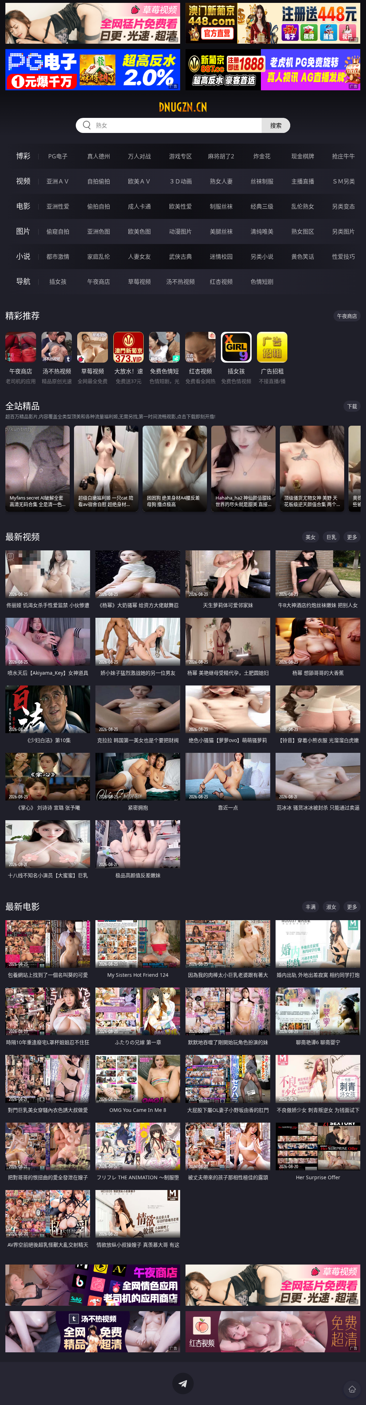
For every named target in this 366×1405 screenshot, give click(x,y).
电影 (23, 206)
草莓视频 (139, 282)
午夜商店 (98, 282)
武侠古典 (180, 257)
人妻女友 (139, 257)
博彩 (23, 156)
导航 (23, 281)
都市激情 (57, 257)
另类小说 (262, 257)
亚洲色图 (98, 231)
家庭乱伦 (98, 257)
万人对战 (139, 156)
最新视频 (22, 537)
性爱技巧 (343, 257)
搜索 (276, 125)
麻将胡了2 (221, 156)
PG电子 (58, 156)
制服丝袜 (221, 206)
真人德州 (98, 156)
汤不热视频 (180, 282)
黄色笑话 (302, 257)
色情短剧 (262, 282)
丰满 (311, 906)
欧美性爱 (180, 206)
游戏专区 (180, 156)
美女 (311, 537)
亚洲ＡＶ (57, 181)
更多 (352, 537)
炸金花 (262, 156)
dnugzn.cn (183, 107)
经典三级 (262, 206)
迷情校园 (221, 257)
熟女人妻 (221, 181)
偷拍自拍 (98, 206)
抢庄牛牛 (343, 156)
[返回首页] (352, 1389)
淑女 (331, 906)
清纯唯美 (262, 231)
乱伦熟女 (302, 206)
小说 (23, 256)
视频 (23, 181)
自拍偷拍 (98, 181)
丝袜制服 (262, 181)
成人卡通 (139, 206)
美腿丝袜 (221, 231)
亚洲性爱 (57, 206)
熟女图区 (302, 231)
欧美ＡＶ (139, 181)
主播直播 (302, 181)
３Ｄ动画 (180, 181)
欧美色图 (139, 231)
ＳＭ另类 (343, 181)
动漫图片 (180, 231)
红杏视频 (221, 282)
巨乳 (331, 537)
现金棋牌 (302, 156)
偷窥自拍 (57, 231)
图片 (23, 231)
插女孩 (57, 282)
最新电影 (22, 906)
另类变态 (343, 206)
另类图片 (343, 231)
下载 (352, 406)
